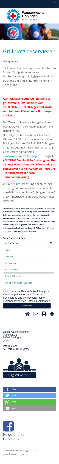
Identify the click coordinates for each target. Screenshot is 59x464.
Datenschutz (15, 454)
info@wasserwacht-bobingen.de (23, 156)
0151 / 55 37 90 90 (18, 348)
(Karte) (6, 340)
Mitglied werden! (19, 375)
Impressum (25, 454)
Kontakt (5, 454)
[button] (29, 389)
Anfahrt (8, 147)
